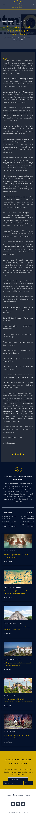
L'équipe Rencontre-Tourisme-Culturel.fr (18, 38)
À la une (6, 551)
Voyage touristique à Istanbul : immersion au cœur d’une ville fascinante (18, 700)
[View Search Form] (33, 5)
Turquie (12, 695)
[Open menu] (4, 4)
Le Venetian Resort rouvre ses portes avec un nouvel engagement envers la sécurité (27, 519)
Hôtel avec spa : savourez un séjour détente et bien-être (16, 556)
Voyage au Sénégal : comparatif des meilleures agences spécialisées (16, 592)
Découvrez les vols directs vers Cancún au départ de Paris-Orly (17, 628)
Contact (27, 795)
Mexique (13, 623)
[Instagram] (18, 804)
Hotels (12, 551)
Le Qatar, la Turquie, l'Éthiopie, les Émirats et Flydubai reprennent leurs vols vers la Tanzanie (9, 519)
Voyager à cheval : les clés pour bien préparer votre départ (16, 736)
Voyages (19, 623)
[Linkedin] (23, 804)
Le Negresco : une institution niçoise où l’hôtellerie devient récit (17, 664)
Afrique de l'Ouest (16, 587)
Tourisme (18, 17)
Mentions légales (17, 795)
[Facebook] (13, 804)
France (12, 659)
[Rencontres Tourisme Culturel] (18, 4)
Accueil (4, 21)
